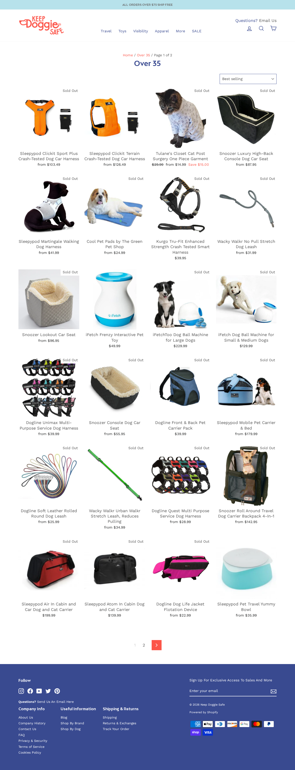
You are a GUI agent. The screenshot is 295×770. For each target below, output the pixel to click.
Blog (64, 717)
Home (128, 55)
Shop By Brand (72, 723)
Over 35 (143, 55)
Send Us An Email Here (55, 702)
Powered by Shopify (203, 712)
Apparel (162, 31)
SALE (196, 31)
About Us (25, 717)
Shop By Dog (70, 729)
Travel (106, 31)
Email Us (268, 20)
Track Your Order (116, 729)
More (180, 31)
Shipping (110, 717)
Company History (31, 723)
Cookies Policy (29, 752)
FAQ (21, 735)
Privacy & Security (32, 741)
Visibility (140, 31)
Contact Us (27, 729)
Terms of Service (31, 747)
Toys (122, 31)
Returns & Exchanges (119, 723)
